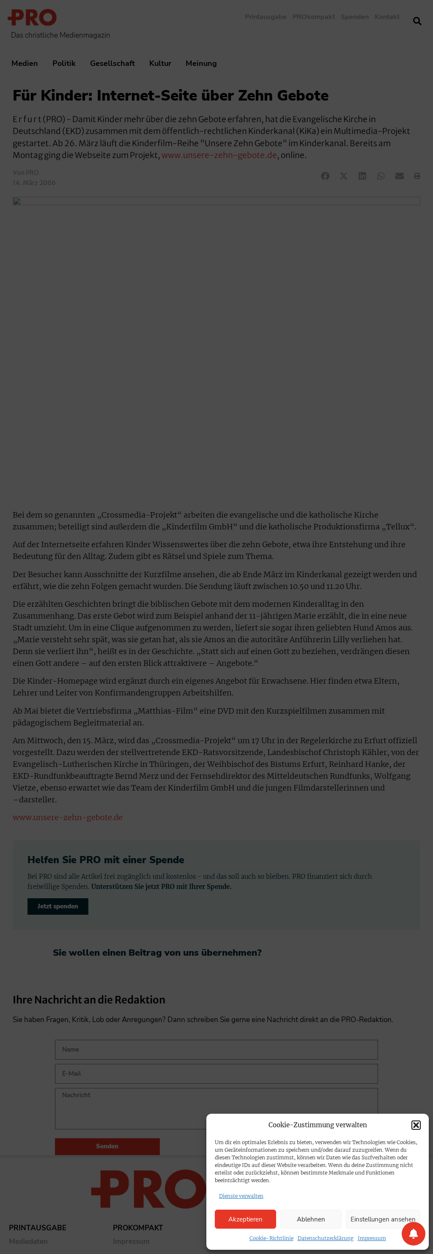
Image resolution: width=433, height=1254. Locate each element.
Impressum (372, 1238)
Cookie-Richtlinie (271, 1238)
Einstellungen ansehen (383, 1219)
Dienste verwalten (241, 1196)
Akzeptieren (245, 1219)
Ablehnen (311, 1219)
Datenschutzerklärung (326, 1238)
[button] (416, 1125)
